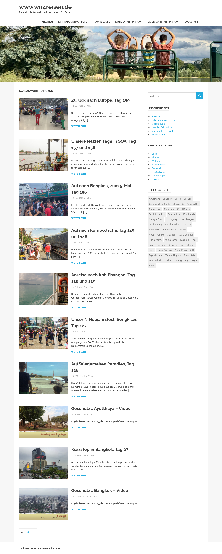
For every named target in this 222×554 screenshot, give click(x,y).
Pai (181, 244)
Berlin (178, 198)
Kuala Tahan (171, 239)
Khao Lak (186, 224)
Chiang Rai (193, 203)
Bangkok (167, 198)
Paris (151, 249)
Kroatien (47, 22)
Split (191, 249)
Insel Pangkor (187, 219)
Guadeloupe (102, 22)
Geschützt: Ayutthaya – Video (101, 408)
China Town (155, 208)
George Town (156, 219)
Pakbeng (190, 244)
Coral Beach (183, 208)
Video (152, 265)
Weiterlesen (78, 126)
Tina (89, 106)
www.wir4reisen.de (45, 6)
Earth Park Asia (157, 213)
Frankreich (157, 168)
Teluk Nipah (155, 260)
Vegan (194, 260)
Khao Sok (154, 229)
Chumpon (169, 208)
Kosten (182, 229)
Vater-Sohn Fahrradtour (163, 22)
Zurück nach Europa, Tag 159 (100, 100)
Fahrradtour (174, 213)
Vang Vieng (182, 260)
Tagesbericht (156, 255)
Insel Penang (155, 224)
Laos (154, 153)
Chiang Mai (179, 203)
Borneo (187, 198)
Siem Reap (181, 249)
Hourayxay (171, 219)
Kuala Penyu (155, 239)
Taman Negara (173, 255)
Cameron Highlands (159, 203)
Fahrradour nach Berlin (73, 22)
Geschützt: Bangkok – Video (99, 490)
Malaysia (156, 160)
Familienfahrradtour (128, 22)
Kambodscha (159, 164)
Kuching (184, 239)
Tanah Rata (189, 255)
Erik (89, 197)
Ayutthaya (154, 198)
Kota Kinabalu (156, 234)
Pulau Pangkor (164, 249)
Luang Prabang (157, 244)
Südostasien (192, 22)
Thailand (156, 157)
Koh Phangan (169, 229)
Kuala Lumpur (185, 234)
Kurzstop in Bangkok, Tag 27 (99, 449)
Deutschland (158, 171)
